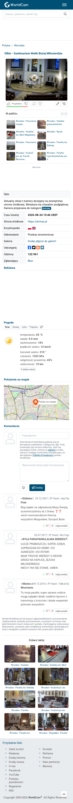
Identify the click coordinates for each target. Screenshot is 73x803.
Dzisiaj (16, 327)
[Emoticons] (23, 487)
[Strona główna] (16, 4)
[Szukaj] (65, 14)
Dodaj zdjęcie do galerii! (42, 241)
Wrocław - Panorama (26, 142)
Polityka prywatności (16, 780)
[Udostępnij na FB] (29, 247)
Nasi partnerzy (51, 762)
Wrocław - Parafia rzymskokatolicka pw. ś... (57, 156)
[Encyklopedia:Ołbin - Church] (34, 228)
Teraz (7, 327)
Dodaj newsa (16, 762)
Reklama (48, 753)
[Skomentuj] (34, 103)
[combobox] (36, 14)
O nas (12, 766)
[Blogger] (38, 247)
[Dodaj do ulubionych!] (40, 103)
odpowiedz (61, 525)
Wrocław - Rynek (54, 131)
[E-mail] (42, 247)
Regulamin (15, 786)
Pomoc (47, 757)
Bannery (47, 766)
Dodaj (39, 487)
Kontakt (47, 749)
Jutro (24, 327)
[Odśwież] (41, 327)
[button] (58, 103)
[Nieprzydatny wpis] (26, 103)
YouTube (14, 774)
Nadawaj (14, 753)
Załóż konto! (16, 749)
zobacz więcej (28, 369)
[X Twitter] (33, 247)
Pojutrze (34, 327)
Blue (30, 260)
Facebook (15, 770)
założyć (52, 450)
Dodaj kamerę (17, 757)
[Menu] (64, 5)
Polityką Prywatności (43, 455)
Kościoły (46, 208)
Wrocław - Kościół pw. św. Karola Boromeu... (24, 156)
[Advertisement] (36, 178)
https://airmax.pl (37, 221)
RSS (11, 790)
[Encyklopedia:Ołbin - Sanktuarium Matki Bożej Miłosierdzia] (29, 228)
